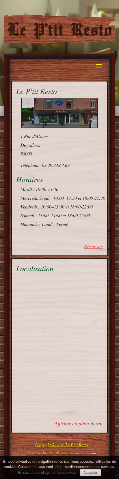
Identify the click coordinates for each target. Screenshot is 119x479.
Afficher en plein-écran (79, 423)
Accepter (90, 473)
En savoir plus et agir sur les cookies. (47, 472)
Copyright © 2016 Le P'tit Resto (61, 444)
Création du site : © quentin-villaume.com (61, 453)
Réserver (93, 246)
